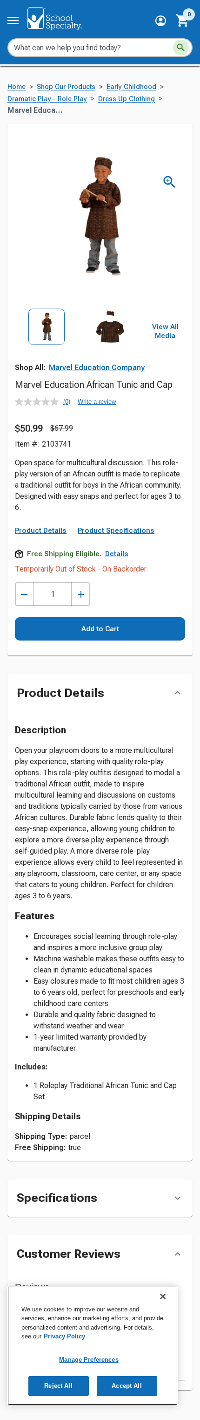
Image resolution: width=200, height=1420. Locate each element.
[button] (160, 20)
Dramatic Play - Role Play (47, 99)
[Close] (163, 1296)
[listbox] (78, 347)
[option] (46, 347)
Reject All (58, 1385)
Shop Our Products (66, 87)
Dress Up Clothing (126, 99)
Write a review (97, 401)
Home (16, 87)
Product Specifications (116, 530)
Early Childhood (131, 87)
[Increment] (80, 594)
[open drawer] (13, 20)
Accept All (126, 1385)
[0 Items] (182, 20)
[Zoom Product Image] (169, 182)
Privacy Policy (64, 1336)
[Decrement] (24, 594)
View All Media (165, 331)
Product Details (41, 530)
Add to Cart (100, 629)
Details (116, 554)
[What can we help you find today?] (181, 47)
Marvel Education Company (97, 367)
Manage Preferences (88, 1359)
